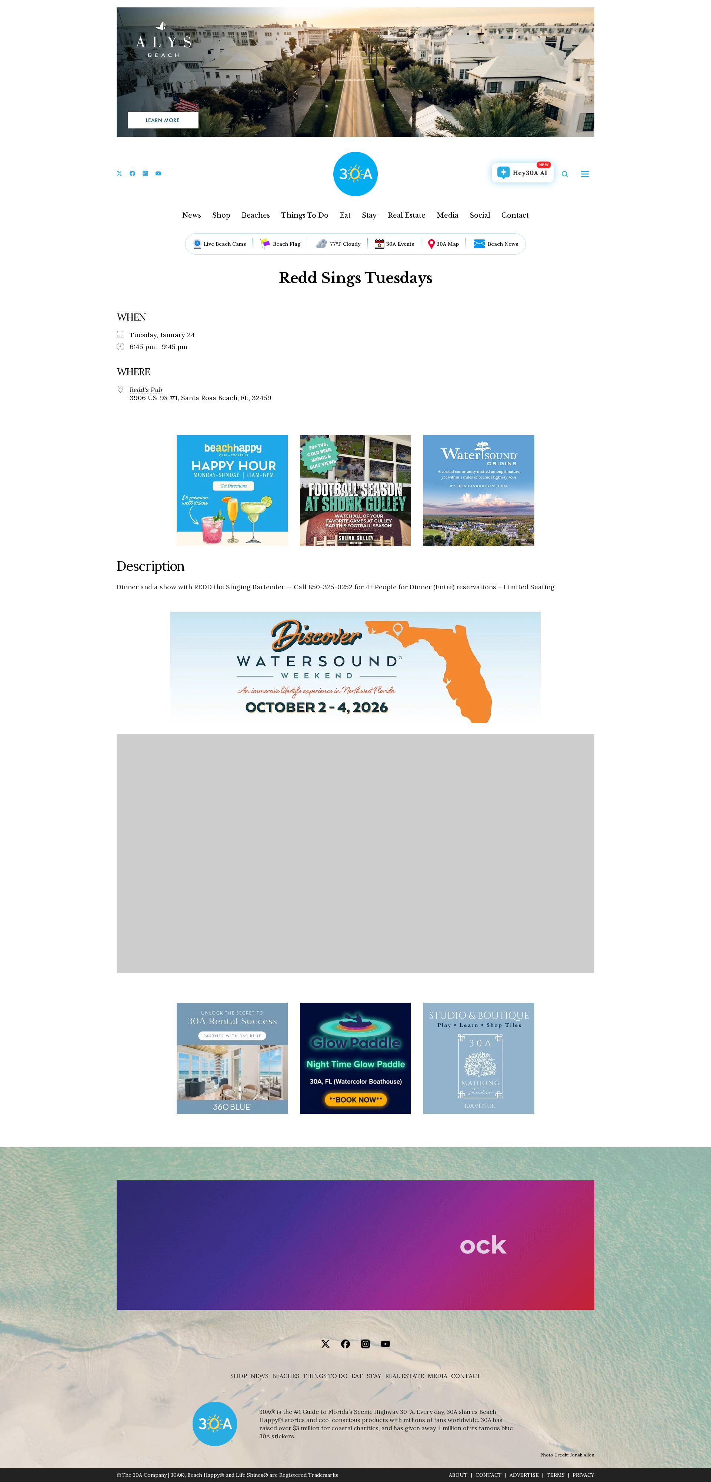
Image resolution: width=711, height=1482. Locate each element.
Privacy (583, 1475)
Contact (515, 215)
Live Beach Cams (225, 244)
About (458, 1475)
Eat (345, 215)
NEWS (259, 1375)
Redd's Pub (146, 390)
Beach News (503, 244)
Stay (369, 215)
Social (480, 215)
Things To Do (304, 215)
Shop (221, 215)
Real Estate (406, 215)
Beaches (255, 215)
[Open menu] (585, 174)
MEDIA (437, 1375)
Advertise (524, 1475)
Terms (556, 1475)
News (191, 215)
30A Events (400, 244)
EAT (357, 1375)
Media (447, 215)
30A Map (448, 244)
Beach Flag (287, 244)
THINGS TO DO (325, 1375)
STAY (374, 1375)
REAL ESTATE (404, 1375)
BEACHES (285, 1375)
